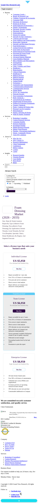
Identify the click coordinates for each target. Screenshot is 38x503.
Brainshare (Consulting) (12, 457)
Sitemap (7, 450)
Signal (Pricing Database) (13, 463)
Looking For (10, 176)
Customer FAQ (10, 443)
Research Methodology (20, 142)
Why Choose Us (18, 140)
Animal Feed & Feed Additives (23, 48)
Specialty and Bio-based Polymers (24, 44)
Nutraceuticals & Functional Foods (24, 51)
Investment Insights (19, 125)
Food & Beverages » (19, 46)
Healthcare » (17, 68)
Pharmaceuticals (18, 79)
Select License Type (11, 203)
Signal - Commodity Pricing (22, 133)
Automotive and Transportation (23, 85)
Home (7, 199)
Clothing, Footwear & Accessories (24, 18)
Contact (15, 149)
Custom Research (10, 459)
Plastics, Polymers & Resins (22, 112)
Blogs (15, 162)
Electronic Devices (19, 31)
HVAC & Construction (20, 92)
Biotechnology (17, 70)
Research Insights (18, 155)
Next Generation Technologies (23, 96)
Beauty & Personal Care (20, 16)
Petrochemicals (18, 111)
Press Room (17, 161)
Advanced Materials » (20, 55)
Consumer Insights (19, 122)
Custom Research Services (21, 120)
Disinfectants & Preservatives (22, 101)
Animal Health (17, 81)
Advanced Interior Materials (22, 57)
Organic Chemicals (19, 105)
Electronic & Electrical (20, 22)
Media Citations (18, 148)
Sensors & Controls (19, 35)
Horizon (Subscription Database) (15, 464)
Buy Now (19, 269)
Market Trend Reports (20, 129)
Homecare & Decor (19, 24)
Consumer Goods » (19, 14)
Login (7, 196)
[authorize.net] (5, 434)
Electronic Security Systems (22, 29)
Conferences (17, 146)
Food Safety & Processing (21, 50)
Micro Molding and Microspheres (23, 61)
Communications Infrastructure (23, 87)
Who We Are (17, 138)
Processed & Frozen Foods (21, 53)
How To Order (9, 444)
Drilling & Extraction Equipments (24, 103)
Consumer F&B (18, 20)
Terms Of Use (9, 448)
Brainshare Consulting (20, 118)
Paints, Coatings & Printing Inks (23, 107)
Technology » (17, 83)
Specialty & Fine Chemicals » (22, 37)
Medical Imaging (18, 77)
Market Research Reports (21, 127)
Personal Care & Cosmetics (22, 109)
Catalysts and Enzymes (20, 38)
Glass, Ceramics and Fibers (21, 66)
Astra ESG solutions (19, 135)
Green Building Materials (21, 59)
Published (26, 183)
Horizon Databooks (19, 124)
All (10, 183)
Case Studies (17, 159)
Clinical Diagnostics (19, 72)
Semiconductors (18, 33)
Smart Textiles (17, 64)
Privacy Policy (9, 446)
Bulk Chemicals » (18, 98)
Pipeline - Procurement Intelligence (24, 131)
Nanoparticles (17, 62)
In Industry (9, 187)
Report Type (10, 181)
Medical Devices (18, 75)
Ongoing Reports (18, 157)
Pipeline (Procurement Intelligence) (16, 461)
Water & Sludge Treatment (21, 114)
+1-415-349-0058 (6, 479)
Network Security (18, 94)
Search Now (10, 191)
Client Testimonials (19, 144)
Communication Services (21, 88)
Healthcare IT (17, 74)
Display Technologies (20, 27)
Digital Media (17, 90)
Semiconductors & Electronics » (23, 25)
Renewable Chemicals (20, 42)
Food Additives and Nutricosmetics (24, 40)
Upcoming (17, 183)
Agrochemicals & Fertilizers (22, 99)
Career (15, 151)
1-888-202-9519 (19, 479)
